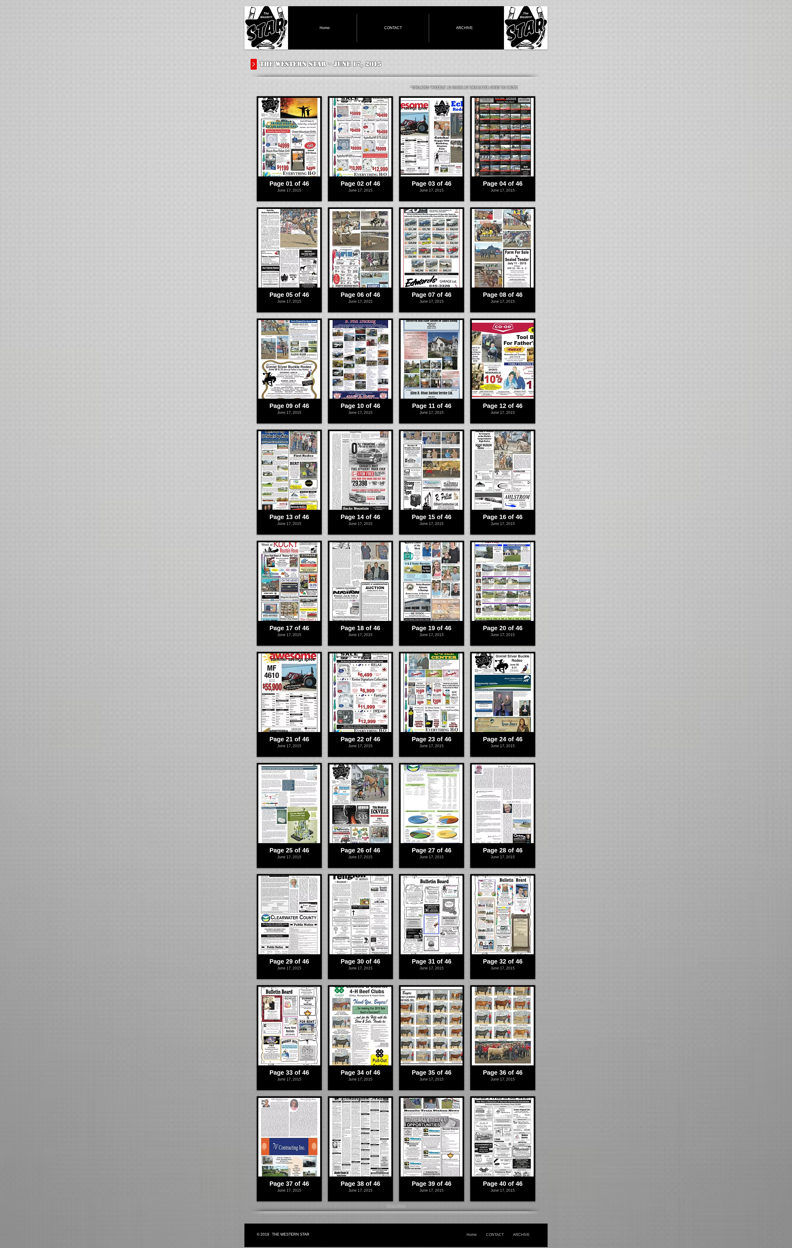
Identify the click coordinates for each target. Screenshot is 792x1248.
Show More (396, 1206)
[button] (289, 148)
